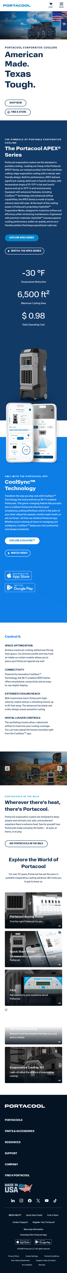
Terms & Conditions (51, 1256)
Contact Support (20, 1222)
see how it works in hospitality (40, 855)
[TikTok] (55, 1201)
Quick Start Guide (34, 1215)
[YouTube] (46, 1201)
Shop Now (15, 103)
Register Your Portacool (43, 1222)
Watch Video (19, 553)
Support (11, 1153)
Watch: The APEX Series (26, 251)
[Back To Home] (17, 6)
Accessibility (27, 1265)
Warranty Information (33, 1229)
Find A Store (18, 112)
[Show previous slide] (7, 768)
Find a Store (52, 1215)
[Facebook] (29, 1201)
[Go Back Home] (25, 1106)
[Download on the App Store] (18, 576)
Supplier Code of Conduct (46, 1261)
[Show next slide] (59, 768)
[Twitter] (38, 1201)
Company (11, 1164)
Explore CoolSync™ (22, 541)
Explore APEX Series (21, 238)
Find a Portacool (17, 1175)
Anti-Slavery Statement (20, 1261)
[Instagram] (21, 1201)
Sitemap (42, 1265)
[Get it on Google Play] (20, 588)
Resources (12, 1142)
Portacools (13, 1120)
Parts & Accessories (19, 1131)
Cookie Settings (32, 1256)
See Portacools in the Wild (26, 843)
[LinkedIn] (12, 1201)
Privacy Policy (13, 1256)
